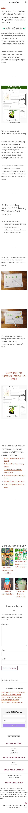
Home (3, 8)
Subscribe (14, 725)
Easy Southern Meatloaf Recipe (12, 702)
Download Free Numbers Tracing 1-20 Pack (14, 375)
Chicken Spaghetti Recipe (10, 700)
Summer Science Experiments (14, 481)
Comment (5, 624)
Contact (14, 764)
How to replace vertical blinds (11, 697)
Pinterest (14, 750)
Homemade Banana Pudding (11, 695)
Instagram (14, 752)
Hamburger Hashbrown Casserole (13, 692)
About (14, 762)
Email (3, 659)
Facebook (14, 748)
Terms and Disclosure (14, 775)
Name (4, 650)
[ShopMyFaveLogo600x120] (14, 30)
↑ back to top (14, 737)
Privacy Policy (14, 777)
